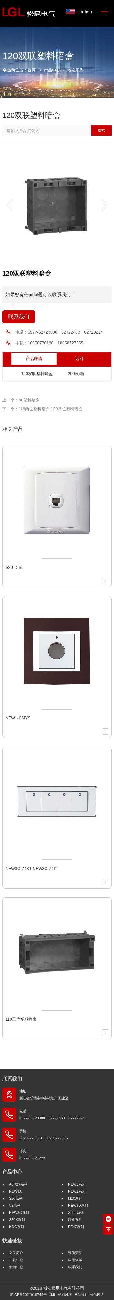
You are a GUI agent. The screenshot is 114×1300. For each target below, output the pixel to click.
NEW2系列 (76, 1191)
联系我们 (18, 317)
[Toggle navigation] (104, 12)
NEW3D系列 (78, 1206)
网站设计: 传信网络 (89, 1295)
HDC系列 (16, 1227)
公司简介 (16, 1253)
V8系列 (14, 1206)
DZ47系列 (76, 1227)
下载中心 (16, 1260)
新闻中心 (16, 1267)
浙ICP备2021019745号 (28, 1295)
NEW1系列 (76, 1184)
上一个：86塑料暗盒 (21, 400)
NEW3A (15, 1191)
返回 (79, 358)
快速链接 (12, 1241)
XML (52, 1295)
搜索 (101, 130)
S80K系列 (17, 1220)
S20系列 (16, 1198)
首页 (31, 70)
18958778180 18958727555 (55, 343)
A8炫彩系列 (18, 1184)
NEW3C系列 (19, 1213)
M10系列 (75, 1198)
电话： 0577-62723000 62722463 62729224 (52, 1114)
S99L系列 (76, 1213)
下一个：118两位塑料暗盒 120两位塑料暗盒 (42, 408)
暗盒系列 (75, 70)
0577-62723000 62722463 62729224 (65, 332)
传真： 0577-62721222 (32, 1154)
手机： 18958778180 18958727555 (43, 1134)
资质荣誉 (75, 1253)
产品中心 (52, 70)
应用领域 (75, 1260)
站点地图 (65, 1295)
